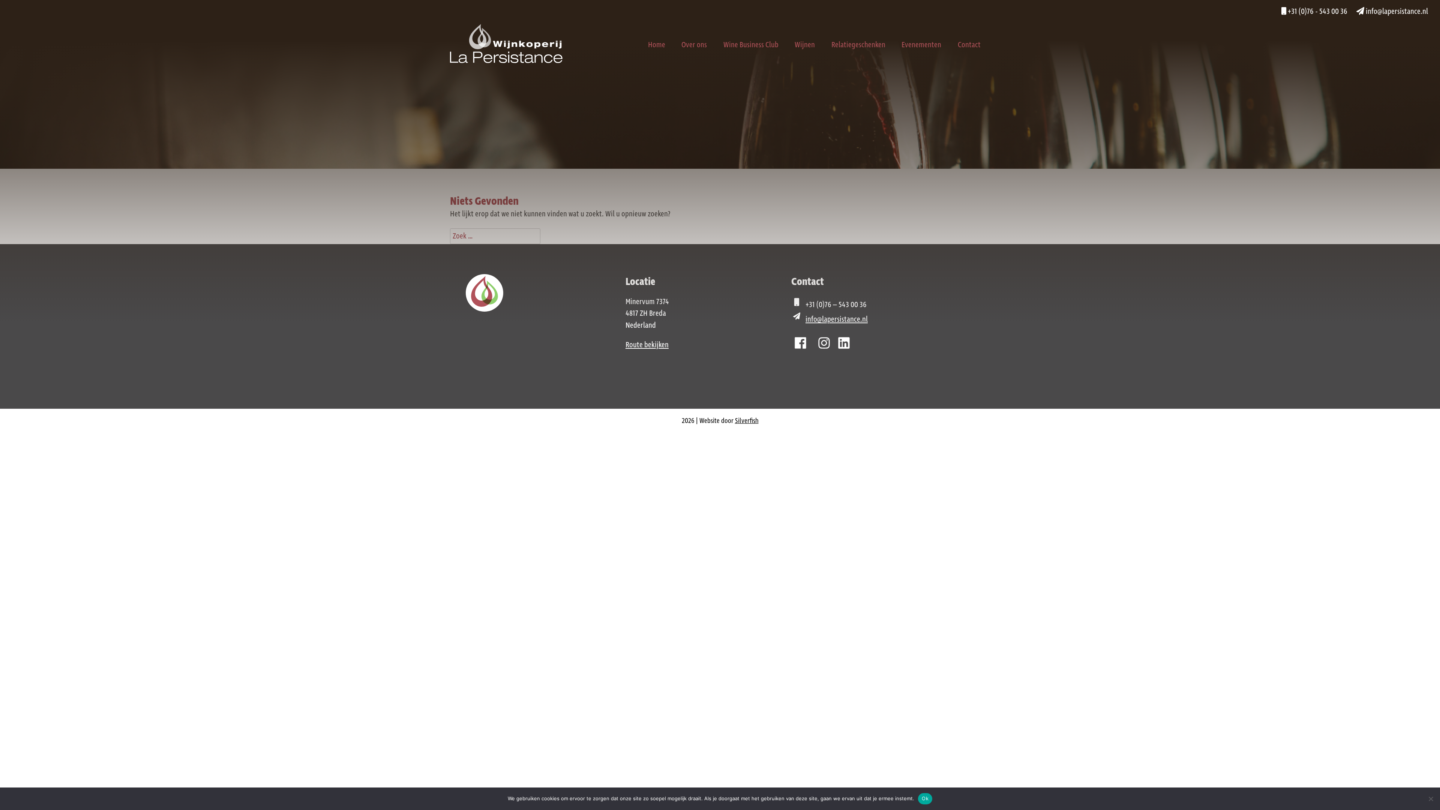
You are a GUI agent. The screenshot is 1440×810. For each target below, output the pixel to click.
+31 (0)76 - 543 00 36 (1316, 11)
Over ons (694, 45)
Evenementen (921, 45)
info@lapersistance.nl (1396, 11)
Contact (969, 45)
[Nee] (1430, 798)
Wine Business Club (750, 45)
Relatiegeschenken (858, 45)
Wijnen (805, 45)
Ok (925, 798)
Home (656, 45)
